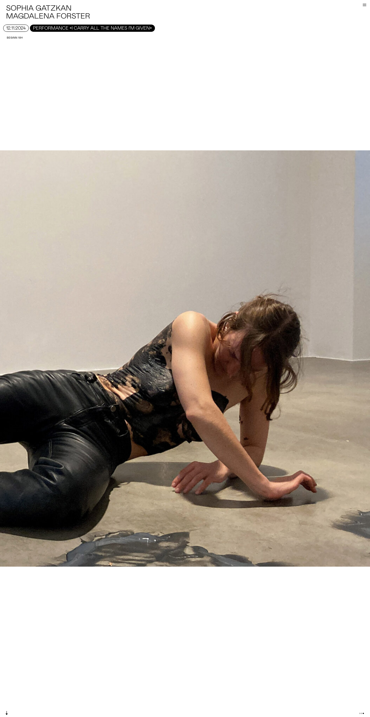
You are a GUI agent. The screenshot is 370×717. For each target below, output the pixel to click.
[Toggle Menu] (364, 5)
